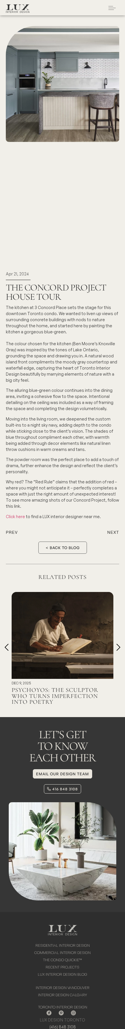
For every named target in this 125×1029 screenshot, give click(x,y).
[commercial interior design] (62, 953)
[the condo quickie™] (62, 960)
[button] (6, 647)
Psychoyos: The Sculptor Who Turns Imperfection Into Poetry (55, 696)
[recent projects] (62, 968)
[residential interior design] (62, 946)
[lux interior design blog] (62, 975)
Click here (15, 516)
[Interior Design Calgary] (62, 995)
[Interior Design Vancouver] (62, 988)
